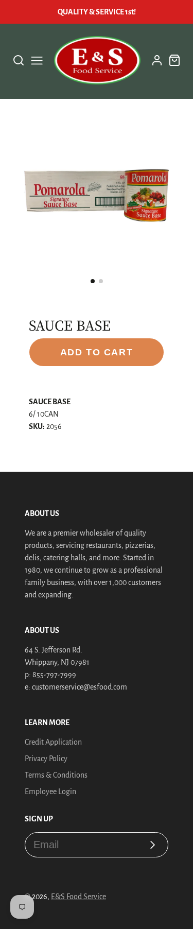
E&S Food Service (78, 896)
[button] (93, 281)
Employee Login (50, 791)
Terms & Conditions (56, 775)
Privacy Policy (46, 758)
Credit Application (53, 742)
